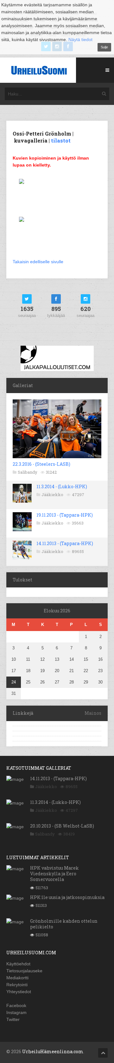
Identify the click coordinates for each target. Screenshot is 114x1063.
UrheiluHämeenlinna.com (52, 1051)
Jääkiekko (52, 494)
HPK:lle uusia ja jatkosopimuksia (67, 897)
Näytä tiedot (80, 39)
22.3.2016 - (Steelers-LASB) (41, 464)
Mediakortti (17, 977)
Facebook (16, 1005)
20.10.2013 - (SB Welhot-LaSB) (62, 826)
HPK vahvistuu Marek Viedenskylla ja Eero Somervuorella (54, 873)
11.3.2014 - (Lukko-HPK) (61, 486)
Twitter (13, 1019)
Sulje (104, 47)
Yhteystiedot (18, 991)
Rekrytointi (17, 984)
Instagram (16, 1012)
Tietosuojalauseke (24, 970)
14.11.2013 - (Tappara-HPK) (64, 543)
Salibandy (27, 472)
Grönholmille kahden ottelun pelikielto (64, 924)
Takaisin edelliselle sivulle (38, 261)
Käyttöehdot (18, 963)
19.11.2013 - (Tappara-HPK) (64, 515)
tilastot (61, 140)
